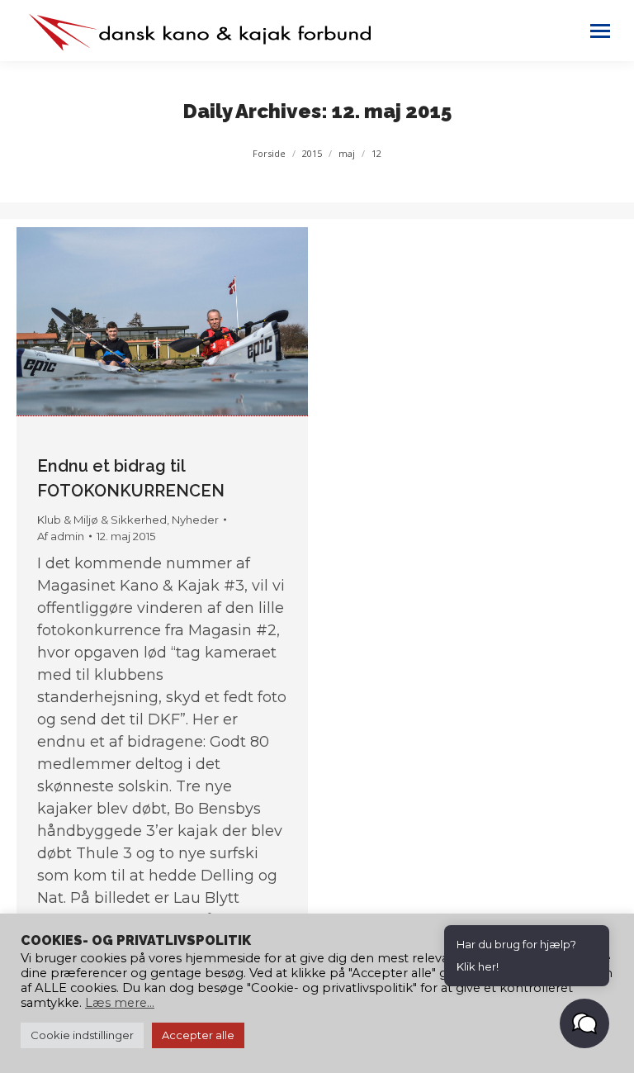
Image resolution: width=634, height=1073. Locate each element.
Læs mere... (119, 1002)
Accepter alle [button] (198, 1035)
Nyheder (195, 519)
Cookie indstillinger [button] (82, 1035)
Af (60, 536)
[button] (584, 1023)
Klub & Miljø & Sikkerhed (102, 519)
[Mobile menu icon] (600, 31)
